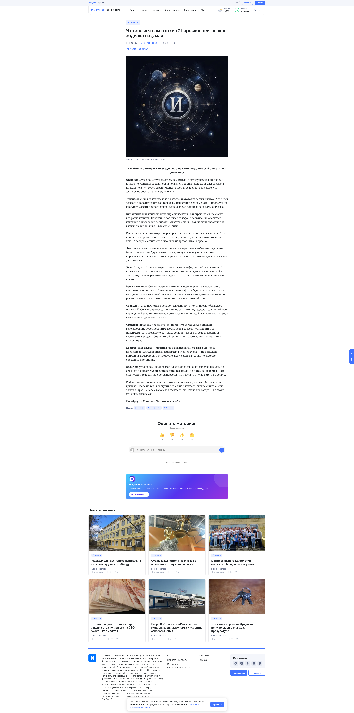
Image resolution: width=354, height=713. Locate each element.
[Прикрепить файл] (137, 450)
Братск (101, 3)
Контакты (204, 655)
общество (169, 408)
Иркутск (92, 3)
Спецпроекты (190, 10)
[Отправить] (221, 450)
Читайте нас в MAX (137, 48)
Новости (145, 10)
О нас (170, 655)
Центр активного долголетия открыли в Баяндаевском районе (233, 562)
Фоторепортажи (172, 10)
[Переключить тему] (254, 10)
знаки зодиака (155, 408)
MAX (177, 401)
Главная (133, 10)
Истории (157, 10)
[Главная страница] (105, 10)
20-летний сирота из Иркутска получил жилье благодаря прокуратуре (232, 627)
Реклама (203, 660)
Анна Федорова (148, 43)
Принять (217, 704)
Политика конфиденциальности (178, 665)
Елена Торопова (98, 569)
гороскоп (140, 408)
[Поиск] (260, 10)
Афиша (204, 10)
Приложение (239, 673)
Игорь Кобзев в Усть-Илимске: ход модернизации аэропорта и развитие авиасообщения (176, 627)
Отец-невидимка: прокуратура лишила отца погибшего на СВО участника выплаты (113, 627)
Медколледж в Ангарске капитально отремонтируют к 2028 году (116, 562)
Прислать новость (177, 660)
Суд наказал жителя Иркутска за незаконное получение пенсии (173, 562)
